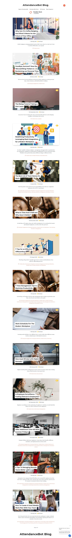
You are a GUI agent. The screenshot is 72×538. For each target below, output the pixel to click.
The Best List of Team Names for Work (27, 177)
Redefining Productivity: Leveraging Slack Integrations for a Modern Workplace (26, 139)
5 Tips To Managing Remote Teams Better (26, 469)
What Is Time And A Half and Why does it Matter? (26, 214)
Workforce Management (41, 192)
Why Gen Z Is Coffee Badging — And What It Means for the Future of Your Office (27, 33)
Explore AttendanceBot (23, 9)
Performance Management (22, 301)
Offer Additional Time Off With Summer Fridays (27, 431)
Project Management (38, 301)
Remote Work (40, 373)
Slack (46, 155)
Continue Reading (54, 36)
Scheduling (49, 338)
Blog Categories (49, 9)
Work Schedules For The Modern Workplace (24, 325)
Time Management (46, 301)
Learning (33, 192)
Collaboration (22, 190)
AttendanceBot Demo (34, 9)
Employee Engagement (33, 83)
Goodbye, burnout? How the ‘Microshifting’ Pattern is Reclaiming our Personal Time (27, 68)
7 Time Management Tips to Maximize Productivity (26, 287)
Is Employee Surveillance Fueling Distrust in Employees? (27, 395)
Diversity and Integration (30, 190)
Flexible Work (37, 48)
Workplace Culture (50, 192)
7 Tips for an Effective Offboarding (23, 250)
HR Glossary (42, 9)
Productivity (42, 155)
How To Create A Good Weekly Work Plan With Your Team (27, 507)
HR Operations (46, 227)
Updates (39, 118)
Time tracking (52, 227)
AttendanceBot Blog (35, 5)
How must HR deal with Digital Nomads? (27, 360)
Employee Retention (50, 190)
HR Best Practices (35, 155)
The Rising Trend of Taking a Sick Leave (26, 105)
